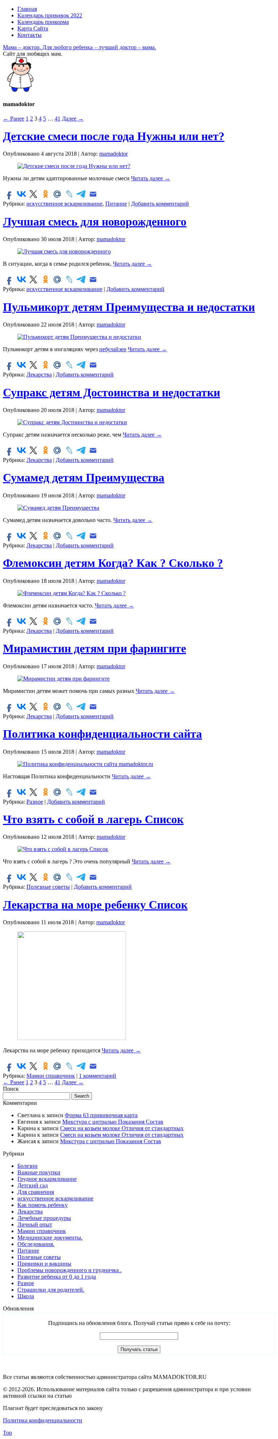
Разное (34, 802)
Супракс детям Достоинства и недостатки (111, 392)
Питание (116, 204)
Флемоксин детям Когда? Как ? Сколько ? (113, 562)
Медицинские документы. (50, 1237)
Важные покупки (38, 1172)
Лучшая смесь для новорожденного (94, 221)
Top (7, 1433)
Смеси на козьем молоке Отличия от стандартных (122, 1128)
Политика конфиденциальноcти (42, 1420)
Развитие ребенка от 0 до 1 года (56, 1277)
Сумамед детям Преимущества (83, 477)
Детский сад (32, 1185)
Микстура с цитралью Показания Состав (112, 1122)
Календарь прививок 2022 (49, 15)
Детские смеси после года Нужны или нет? (113, 136)
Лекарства (39, 374)
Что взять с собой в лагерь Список (93, 819)
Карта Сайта (32, 28)
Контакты (29, 35)
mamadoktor (113, 154)
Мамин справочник (50, 1076)
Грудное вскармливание (47, 1179)
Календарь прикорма (43, 22)
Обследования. (35, 1244)
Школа (25, 1296)
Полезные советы (48, 887)
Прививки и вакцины (44, 1264)
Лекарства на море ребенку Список (95, 904)
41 (57, 118)
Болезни (27, 1166)
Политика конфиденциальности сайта (102, 733)
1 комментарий (97, 1076)
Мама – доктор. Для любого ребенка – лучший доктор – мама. (79, 47)
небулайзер (112, 349)
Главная (27, 9)
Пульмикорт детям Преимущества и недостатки (129, 307)
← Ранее (13, 118)
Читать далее (150, 178)
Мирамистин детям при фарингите (94, 648)
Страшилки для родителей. (50, 1290)
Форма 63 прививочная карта (101, 1115)
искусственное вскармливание (64, 204)
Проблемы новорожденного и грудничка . (69, 1270)
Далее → (73, 118)
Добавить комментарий (160, 204)
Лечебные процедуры (44, 1218)
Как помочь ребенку (42, 1205)
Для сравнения (35, 1192)
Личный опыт (34, 1224)
